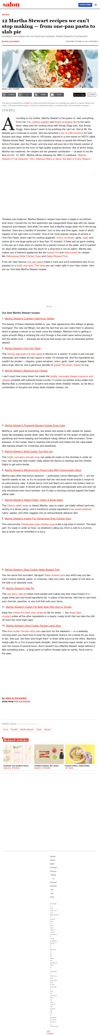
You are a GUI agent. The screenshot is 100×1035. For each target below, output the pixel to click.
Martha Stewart (26, 730)
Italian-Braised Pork (57, 256)
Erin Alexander (11, 41)
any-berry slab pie (17, 594)
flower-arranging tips (66, 122)
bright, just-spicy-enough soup (23, 457)
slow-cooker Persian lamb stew (24, 631)
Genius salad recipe (18, 506)
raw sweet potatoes (80, 509)
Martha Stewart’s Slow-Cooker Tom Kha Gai (29, 451)
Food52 (27, 103)
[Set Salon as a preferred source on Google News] (79, 95)
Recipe (47, 730)
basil (85, 238)
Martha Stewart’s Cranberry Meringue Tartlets (29, 319)
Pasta (38, 730)
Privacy (53, 871)
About (52, 860)
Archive (53, 886)
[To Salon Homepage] (11, 4)
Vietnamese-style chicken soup (38, 524)
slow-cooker (70, 253)
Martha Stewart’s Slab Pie (20, 588)
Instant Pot (53, 253)
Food (5, 730)
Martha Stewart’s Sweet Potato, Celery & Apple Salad (34, 500)
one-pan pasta (35, 262)
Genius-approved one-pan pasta (24, 354)
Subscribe (85, 5)
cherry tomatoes (65, 238)
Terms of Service (53, 879)
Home (52, 857)
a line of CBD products (71, 133)
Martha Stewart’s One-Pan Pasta (23, 348)
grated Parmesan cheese (67, 365)
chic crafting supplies (38, 122)
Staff (52, 864)
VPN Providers (50, 1032)
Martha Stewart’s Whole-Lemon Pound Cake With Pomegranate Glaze (43, 470)
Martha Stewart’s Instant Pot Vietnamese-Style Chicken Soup (38, 519)
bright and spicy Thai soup (30, 266)
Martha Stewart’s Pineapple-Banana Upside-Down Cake (35, 425)
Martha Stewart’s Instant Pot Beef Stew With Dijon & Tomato (39, 607)
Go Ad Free (52, 893)
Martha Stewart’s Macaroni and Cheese (26, 371)
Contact (53, 868)
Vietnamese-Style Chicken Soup (23, 256)
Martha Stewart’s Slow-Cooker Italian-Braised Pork (32, 570)
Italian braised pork (55, 575)
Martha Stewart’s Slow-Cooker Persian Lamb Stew (33, 626)
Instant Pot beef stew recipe (28, 613)
